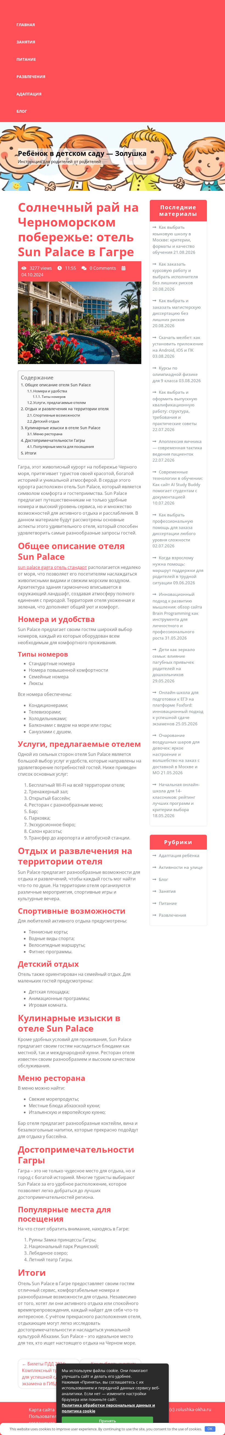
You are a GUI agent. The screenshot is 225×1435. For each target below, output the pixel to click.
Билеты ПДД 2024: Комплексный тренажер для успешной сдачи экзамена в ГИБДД (48, 1374)
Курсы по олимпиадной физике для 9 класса (175, 374)
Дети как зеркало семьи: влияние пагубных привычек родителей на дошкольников (174, 662)
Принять (107, 1420)
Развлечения (30, 76)
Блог (21, 111)
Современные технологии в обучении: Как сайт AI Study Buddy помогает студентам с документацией (178, 484)
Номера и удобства (50, 391)
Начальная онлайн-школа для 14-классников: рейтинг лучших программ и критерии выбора (176, 797)
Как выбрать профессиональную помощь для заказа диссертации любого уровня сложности (174, 527)
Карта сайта (42, 1410)
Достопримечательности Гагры (55, 440)
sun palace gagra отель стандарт (52, 567)
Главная (25, 24)
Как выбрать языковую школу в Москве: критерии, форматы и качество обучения (174, 239)
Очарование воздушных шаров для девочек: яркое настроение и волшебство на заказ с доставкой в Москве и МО (176, 753)
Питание (26, 59)
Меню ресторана (47, 433)
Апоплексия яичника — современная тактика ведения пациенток (177, 448)
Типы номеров (53, 397)
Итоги (30, 453)
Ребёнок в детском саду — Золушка (82, 153)
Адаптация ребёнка (179, 855)
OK (209, 1428)
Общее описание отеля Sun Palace (58, 384)
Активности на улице (181, 867)
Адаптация (28, 94)
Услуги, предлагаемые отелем (59, 402)
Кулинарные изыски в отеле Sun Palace (62, 427)
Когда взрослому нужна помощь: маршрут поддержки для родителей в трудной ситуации (178, 570)
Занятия (25, 42)
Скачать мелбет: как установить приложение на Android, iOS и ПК (178, 344)
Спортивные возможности (56, 415)
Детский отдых (46, 421)
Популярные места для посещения (63, 446)
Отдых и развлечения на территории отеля (67, 408)
